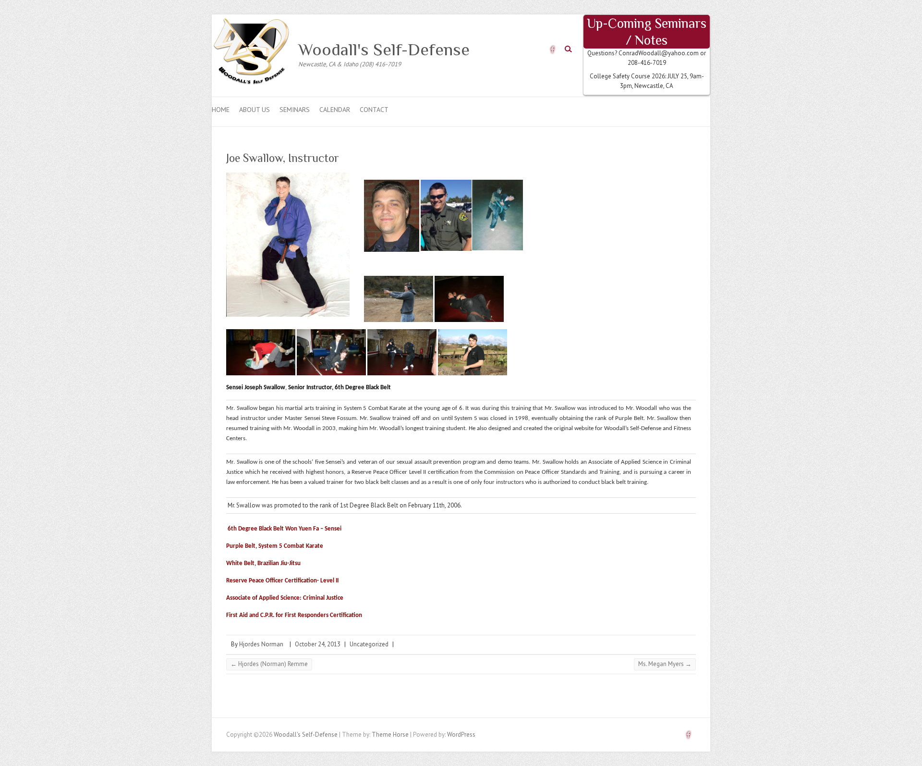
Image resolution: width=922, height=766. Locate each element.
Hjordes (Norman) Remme (269, 664)
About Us (254, 109)
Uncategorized (369, 644)
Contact (374, 109)
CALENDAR (334, 109)
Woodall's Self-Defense (384, 49)
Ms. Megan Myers (665, 664)
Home (221, 109)
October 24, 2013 (317, 644)
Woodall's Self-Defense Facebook (553, 49)
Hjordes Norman (261, 644)
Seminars (294, 109)
